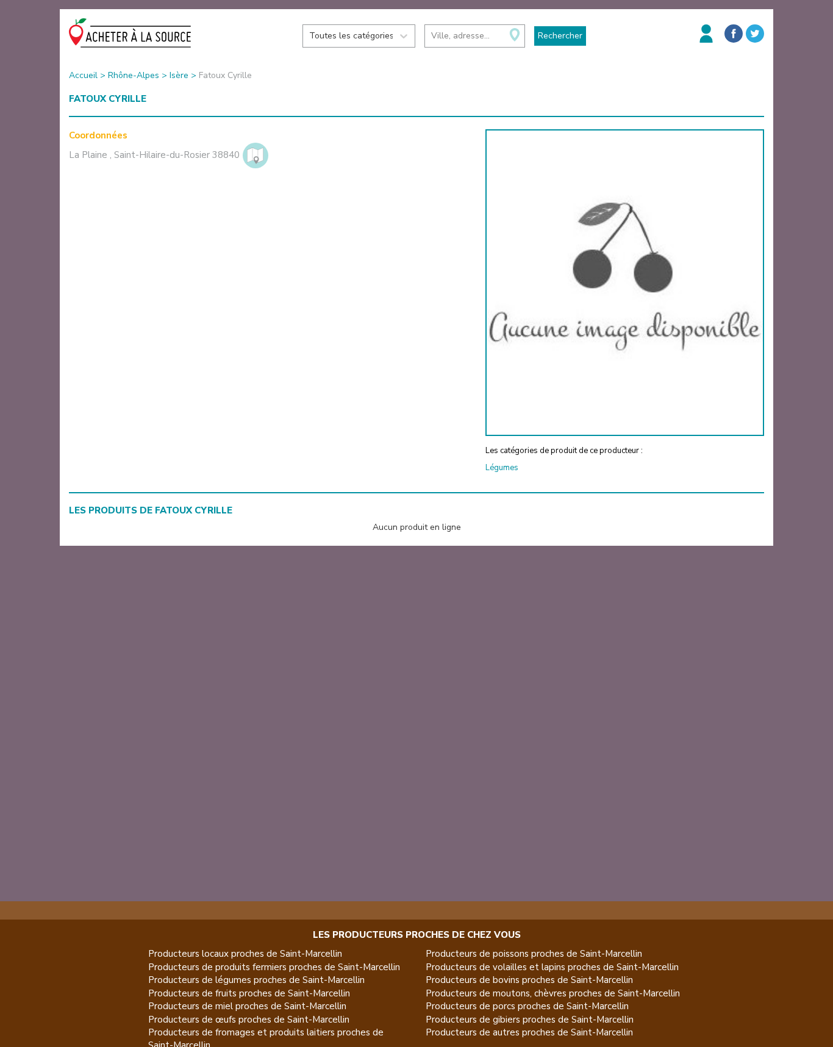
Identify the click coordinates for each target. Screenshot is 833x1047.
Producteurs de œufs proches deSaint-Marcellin (248, 1019)
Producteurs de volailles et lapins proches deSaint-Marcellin (552, 967)
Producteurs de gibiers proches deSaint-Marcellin (530, 1019)
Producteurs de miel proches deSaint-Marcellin (247, 1006)
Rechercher (560, 35)
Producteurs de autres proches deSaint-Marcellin (529, 1032)
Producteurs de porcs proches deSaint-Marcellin (527, 1006)
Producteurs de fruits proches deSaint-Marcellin (249, 993)
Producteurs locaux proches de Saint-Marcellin (245, 954)
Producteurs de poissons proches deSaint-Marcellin (534, 954)
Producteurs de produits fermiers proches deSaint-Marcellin (274, 967)
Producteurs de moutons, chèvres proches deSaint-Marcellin (553, 993)
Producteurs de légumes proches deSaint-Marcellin (256, 980)
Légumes (501, 467)
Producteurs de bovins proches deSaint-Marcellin (529, 980)
